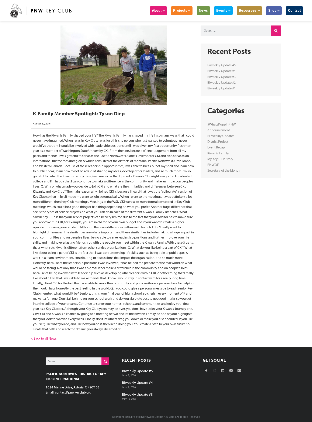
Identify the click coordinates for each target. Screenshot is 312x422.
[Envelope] (239, 370)
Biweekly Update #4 (221, 71)
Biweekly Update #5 (221, 65)
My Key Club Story (220, 159)
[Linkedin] (222, 370)
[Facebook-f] (206, 370)
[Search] (276, 30)
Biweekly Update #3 (221, 77)
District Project (217, 142)
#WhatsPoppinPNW (221, 124)
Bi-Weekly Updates (220, 136)
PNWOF (213, 165)
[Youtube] (231, 370)
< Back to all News (44, 338)
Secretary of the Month (223, 170)
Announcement (218, 130)
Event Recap (216, 147)
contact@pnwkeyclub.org (73, 392)
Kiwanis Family (218, 153)
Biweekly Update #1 (221, 88)
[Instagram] (214, 370)
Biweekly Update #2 (221, 83)
